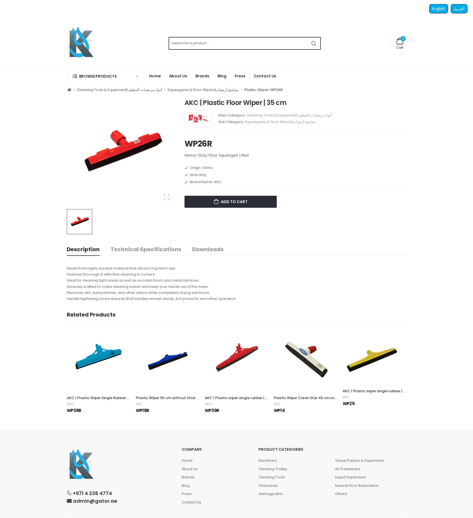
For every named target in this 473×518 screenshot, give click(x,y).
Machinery (267, 460)
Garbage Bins (270, 493)
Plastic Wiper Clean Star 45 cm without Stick (314, 397)
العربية (459, 8)
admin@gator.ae (94, 501)
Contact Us (265, 76)
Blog (222, 76)
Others (341, 493)
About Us (178, 76)
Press (240, 76)
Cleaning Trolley (272, 469)
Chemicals (268, 485)
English (438, 8)
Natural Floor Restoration (357, 485)
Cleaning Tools (271, 477)
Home (155, 76)
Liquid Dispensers (350, 477)
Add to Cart (233, 201)
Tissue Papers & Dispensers (359, 460)
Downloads (208, 249)
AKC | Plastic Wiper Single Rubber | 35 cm (103, 397)
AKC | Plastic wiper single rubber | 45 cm (240, 397)
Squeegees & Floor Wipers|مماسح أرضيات (203, 89)
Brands (202, 76)
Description (83, 249)
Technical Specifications (146, 249)
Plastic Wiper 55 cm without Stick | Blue (171, 397)
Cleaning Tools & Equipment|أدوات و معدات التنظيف (119, 89)
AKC (70, 404)
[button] (105, 76)
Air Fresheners (347, 469)
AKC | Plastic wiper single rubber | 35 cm (378, 391)
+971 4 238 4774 (92, 493)
